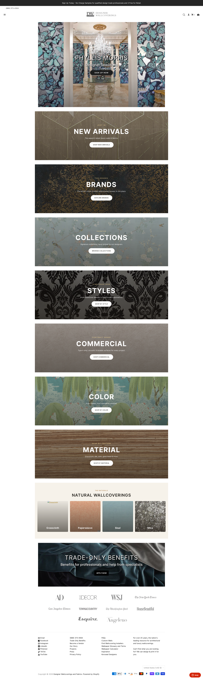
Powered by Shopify (91, 674)
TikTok (43, 652)
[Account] (188, 15)
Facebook (44, 641)
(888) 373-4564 (12, 8)
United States (153, 668)
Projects (73, 649)
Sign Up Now (102, 73)
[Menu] (4, 15)
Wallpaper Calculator (110, 649)
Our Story (73, 646)
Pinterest (43, 649)
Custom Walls (107, 641)
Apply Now (101, 573)
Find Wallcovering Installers (112, 643)
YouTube (43, 654)
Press (72, 652)
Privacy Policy (75, 654)
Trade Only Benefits (77, 641)
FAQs (104, 638)
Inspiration (106, 652)
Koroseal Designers (109, 654)
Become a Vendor (77, 643)
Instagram (44, 643)
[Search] (184, 15)
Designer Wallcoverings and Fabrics (67, 674)
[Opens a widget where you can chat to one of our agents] (195, 675)
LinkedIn (43, 646)
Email (42, 638)
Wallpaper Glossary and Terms (114, 646)
